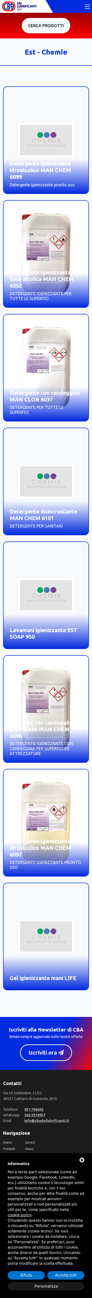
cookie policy (19, 1214)
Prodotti (9, 1149)
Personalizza (46, 1286)
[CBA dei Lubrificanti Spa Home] (19, 6)
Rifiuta (26, 1275)
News (29, 1149)
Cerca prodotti (46, 25)
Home (7, 1142)
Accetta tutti (66, 1275)
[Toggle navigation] (87, 7)
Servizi (30, 1142)
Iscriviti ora (43, 1052)
